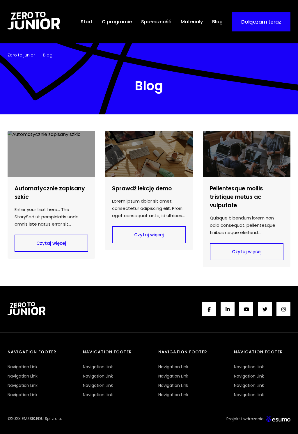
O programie (117, 21)
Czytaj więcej (51, 243)
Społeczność (156, 21)
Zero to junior (21, 55)
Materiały (192, 21)
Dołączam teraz (261, 21)
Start (87, 21)
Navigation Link (23, 367)
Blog (217, 21)
